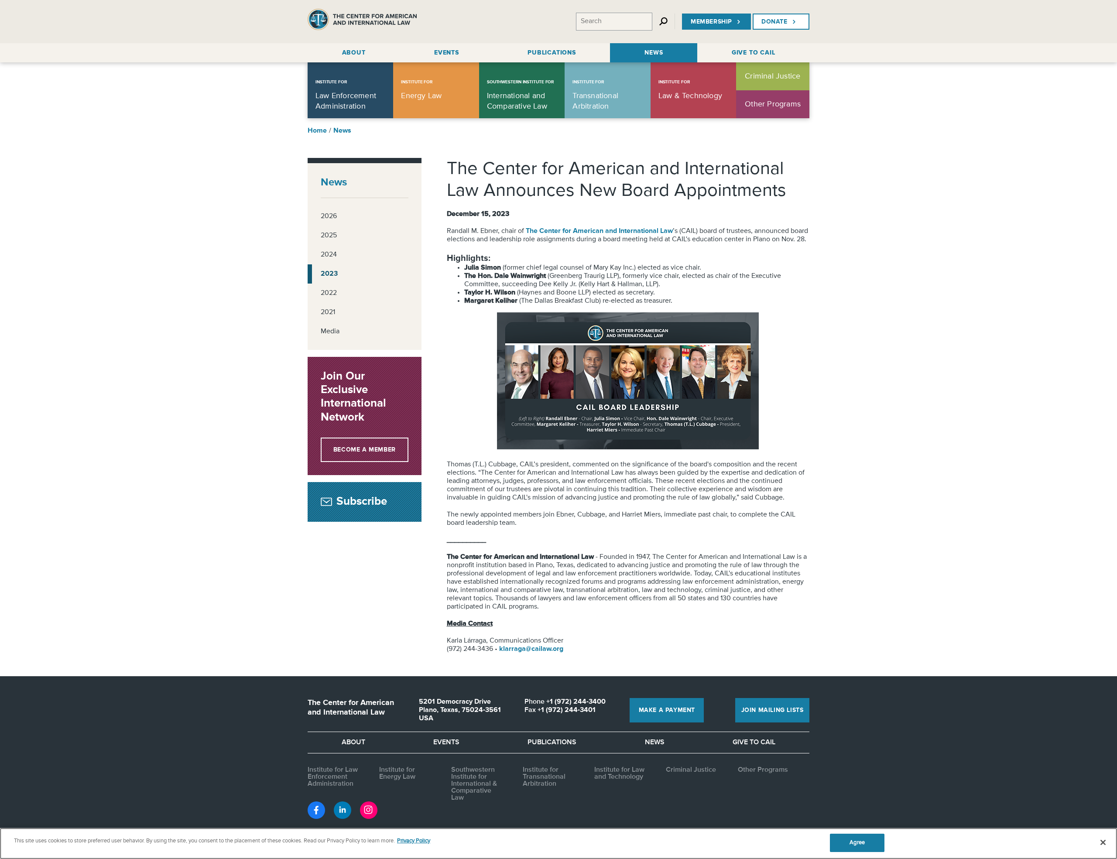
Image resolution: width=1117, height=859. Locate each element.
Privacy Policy (413, 841)
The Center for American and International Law (599, 231)
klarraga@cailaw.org (531, 649)
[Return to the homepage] (362, 21)
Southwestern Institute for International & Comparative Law (474, 784)
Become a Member (364, 450)
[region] (558, 843)
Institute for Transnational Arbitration (544, 777)
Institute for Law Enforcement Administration (333, 777)
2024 (329, 254)
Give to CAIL (754, 742)
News (342, 130)
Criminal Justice (691, 770)
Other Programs (763, 770)
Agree (857, 842)
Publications (552, 742)
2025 (329, 235)
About (353, 742)
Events (446, 742)
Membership (711, 22)
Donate (774, 22)
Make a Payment (667, 710)
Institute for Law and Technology (619, 773)
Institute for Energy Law (397, 773)
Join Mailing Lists (772, 710)
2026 (329, 216)
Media (330, 331)
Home (317, 130)
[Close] (1103, 842)
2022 (329, 293)
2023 (329, 273)
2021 (328, 312)
